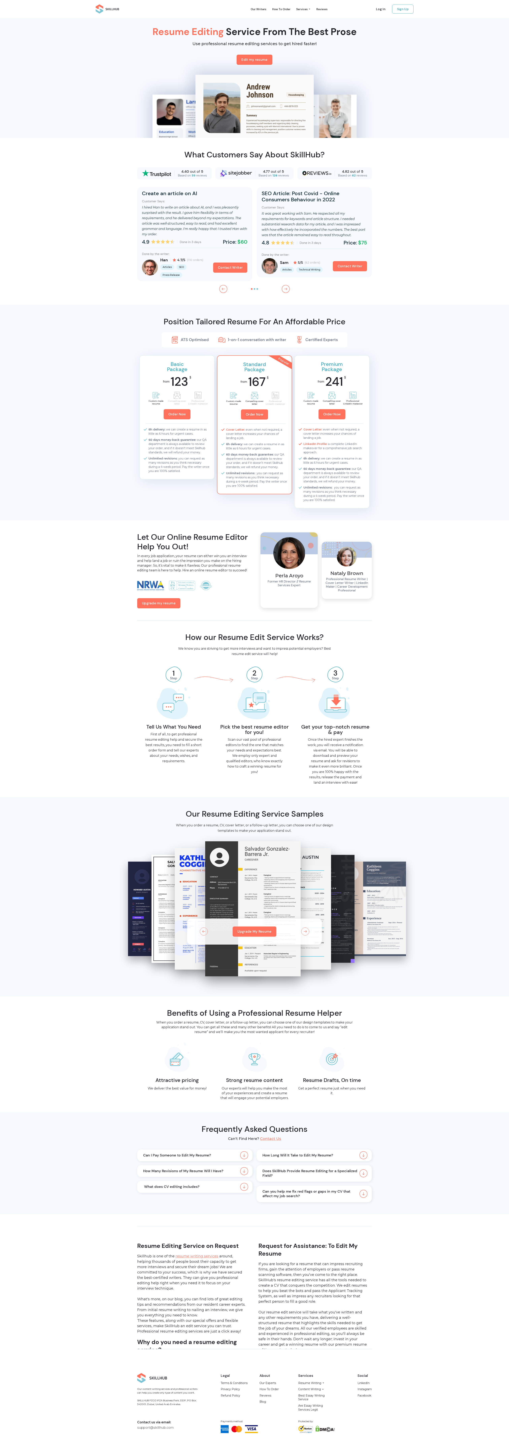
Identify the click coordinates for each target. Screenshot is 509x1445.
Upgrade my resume (159, 603)
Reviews (321, 9)
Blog (262, 1401)
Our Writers (258, 9)
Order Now (177, 414)
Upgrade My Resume (254, 931)
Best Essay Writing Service (311, 1397)
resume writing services (197, 1256)
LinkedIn (363, 1383)
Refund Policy (230, 1395)
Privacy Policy (230, 1389)
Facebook (364, 1395)
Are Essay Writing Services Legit (310, 1407)
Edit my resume (254, 59)
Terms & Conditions (234, 1383)
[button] (303, 9)
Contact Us (270, 1139)
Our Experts (267, 1383)
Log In (380, 9)
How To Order (281, 9)
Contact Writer (230, 267)
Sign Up (403, 9)
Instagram (364, 1389)
